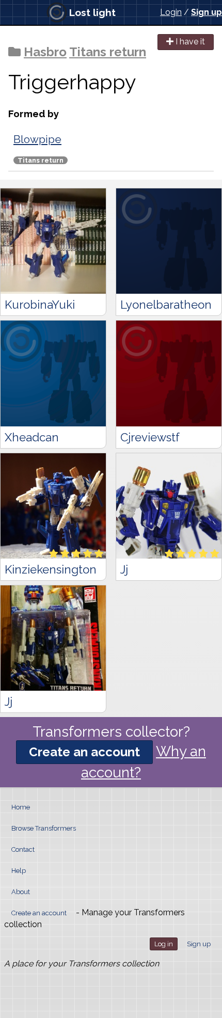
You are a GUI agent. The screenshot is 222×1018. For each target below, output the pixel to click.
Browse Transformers (43, 828)
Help (18, 870)
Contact (23, 849)
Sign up (206, 12)
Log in (163, 944)
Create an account (84, 751)
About (20, 892)
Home (20, 807)
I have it (189, 41)
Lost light (92, 12)
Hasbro (45, 51)
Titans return (107, 51)
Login (171, 12)
